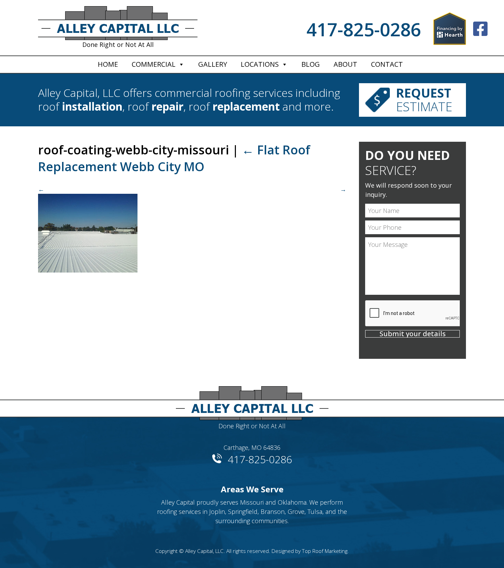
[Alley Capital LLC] (252, 400)
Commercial (154, 64)
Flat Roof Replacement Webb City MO (174, 158)
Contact (387, 64)
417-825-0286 (364, 29)
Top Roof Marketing (324, 550)
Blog (310, 64)
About (345, 64)
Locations (260, 64)
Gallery (212, 64)
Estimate (424, 100)
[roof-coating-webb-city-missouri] (192, 229)
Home (108, 64)
